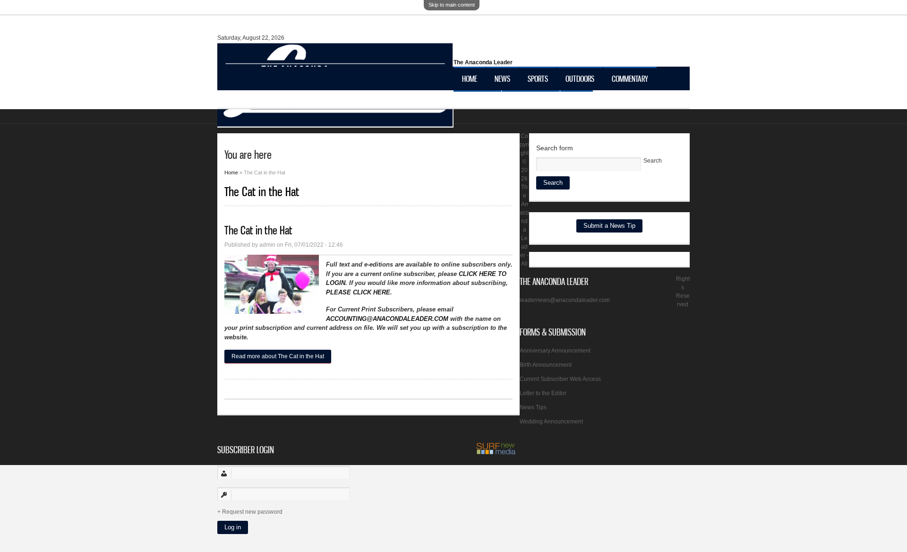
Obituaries (477, 102)
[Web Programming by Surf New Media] (496, 452)
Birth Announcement (546, 365)
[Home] (335, 122)
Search (652, 160)
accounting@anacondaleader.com (387, 318)
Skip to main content (451, 5)
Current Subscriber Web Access (560, 379)
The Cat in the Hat (258, 230)
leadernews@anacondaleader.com (565, 300)
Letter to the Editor (543, 393)
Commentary (630, 78)
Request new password (252, 512)
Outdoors (579, 78)
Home (469, 78)
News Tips (533, 407)
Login (576, 102)
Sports (538, 78)
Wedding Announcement (551, 421)
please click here (358, 292)
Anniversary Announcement (555, 350)
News (502, 78)
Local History (530, 102)
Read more (277, 356)
